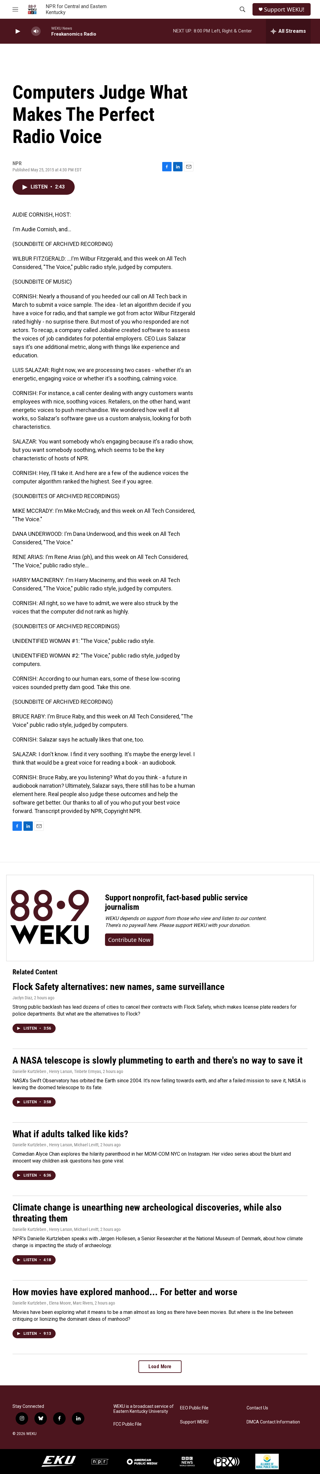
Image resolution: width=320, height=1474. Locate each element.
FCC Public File (127, 1424)
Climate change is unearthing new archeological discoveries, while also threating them (147, 1213)
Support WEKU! (284, 9)
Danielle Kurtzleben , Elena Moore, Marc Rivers (52, 1302)
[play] (17, 31)
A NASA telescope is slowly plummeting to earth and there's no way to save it (157, 1060)
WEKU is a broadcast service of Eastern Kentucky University (143, 1409)
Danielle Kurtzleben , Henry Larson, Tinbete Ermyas (56, 1071)
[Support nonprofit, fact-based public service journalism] (49, 918)
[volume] (36, 31)
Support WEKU (194, 1422)
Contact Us (257, 1408)
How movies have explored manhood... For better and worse (124, 1291)
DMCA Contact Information (273, 1422)
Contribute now (129, 939)
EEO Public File (194, 1408)
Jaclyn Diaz (22, 997)
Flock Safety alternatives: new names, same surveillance (118, 986)
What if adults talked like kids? (70, 1134)
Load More (160, 1366)
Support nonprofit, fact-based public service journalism (176, 902)
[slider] (46, 31)
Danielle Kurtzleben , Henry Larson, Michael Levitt (55, 1144)
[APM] (142, 1461)
